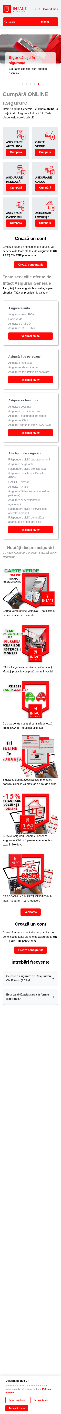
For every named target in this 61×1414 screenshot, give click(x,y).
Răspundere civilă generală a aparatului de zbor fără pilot (26, 519)
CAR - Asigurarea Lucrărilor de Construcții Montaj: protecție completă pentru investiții (28, 669)
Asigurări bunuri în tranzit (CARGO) (29, 424)
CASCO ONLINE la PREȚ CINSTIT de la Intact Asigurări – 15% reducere (27, 898)
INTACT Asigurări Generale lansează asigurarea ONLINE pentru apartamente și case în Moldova (28, 840)
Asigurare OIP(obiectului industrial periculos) (28, 493)
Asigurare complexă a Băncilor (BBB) (26, 475)
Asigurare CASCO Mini (22, 328)
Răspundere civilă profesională (27, 468)
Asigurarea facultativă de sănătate (28, 372)
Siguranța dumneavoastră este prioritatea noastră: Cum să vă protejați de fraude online (29, 781)
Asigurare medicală (20, 362)
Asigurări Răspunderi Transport (27, 415)
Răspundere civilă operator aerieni (29, 459)
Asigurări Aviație (18, 486)
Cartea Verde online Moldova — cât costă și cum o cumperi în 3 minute (29, 613)
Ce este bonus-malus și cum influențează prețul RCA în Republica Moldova (27, 725)
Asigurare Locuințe (19, 406)
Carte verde (15, 319)
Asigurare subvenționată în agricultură (24, 502)
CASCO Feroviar (18, 482)
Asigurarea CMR (18, 420)
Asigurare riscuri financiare (24, 411)
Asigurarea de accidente (23, 367)
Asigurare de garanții (20, 464)
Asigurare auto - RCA (21, 314)
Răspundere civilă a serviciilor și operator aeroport (27, 511)
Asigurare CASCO (19, 323)
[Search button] (5, 21)
